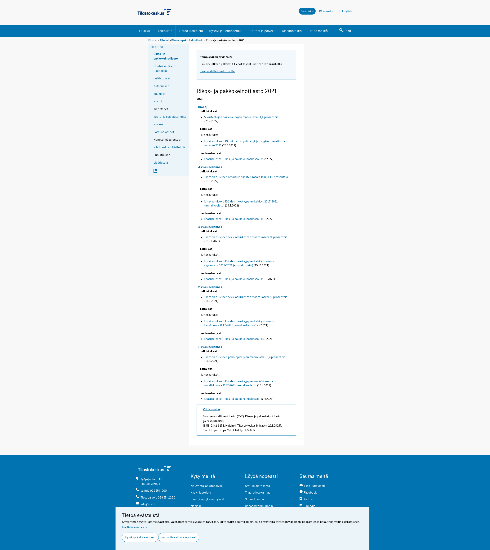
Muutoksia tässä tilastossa (164, 68)
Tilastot (164, 40)
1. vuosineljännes (210, 347)
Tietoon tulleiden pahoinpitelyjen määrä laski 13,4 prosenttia (244, 357)
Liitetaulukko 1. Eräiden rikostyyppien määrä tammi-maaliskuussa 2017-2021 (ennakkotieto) (238, 383)
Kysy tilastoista (201, 492)
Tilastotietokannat (257, 492)
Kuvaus (158, 124)
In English (345, 11)
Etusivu (144, 31)
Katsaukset (161, 86)
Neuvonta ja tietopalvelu (207, 485)
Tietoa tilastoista (191, 31)
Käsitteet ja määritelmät (170, 147)
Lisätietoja (161, 162)
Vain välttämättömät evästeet (179, 537)
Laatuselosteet (164, 132)
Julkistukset (162, 78)
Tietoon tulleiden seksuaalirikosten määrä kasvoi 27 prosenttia (245, 297)
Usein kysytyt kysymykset (207, 499)
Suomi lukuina (254, 499)
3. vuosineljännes (210, 227)
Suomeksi (307, 11)
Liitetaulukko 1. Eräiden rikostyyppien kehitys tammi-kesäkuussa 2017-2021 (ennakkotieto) (239, 323)
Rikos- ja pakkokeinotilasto (187, 40)
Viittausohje (211, 409)
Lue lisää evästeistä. (135, 527)
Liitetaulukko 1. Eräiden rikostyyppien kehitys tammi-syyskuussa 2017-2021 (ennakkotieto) (239, 263)
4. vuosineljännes (210, 167)
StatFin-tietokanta (257, 485)
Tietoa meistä (318, 31)
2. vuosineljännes (210, 287)
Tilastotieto (164, 31)
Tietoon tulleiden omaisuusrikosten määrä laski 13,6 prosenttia (246, 177)
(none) (202, 107)
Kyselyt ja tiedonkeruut (225, 31)
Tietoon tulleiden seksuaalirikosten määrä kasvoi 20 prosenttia (245, 237)
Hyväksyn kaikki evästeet (140, 537)
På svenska (326, 11)
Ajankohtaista (292, 31)
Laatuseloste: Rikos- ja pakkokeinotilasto (231, 159)
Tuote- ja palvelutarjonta (170, 116)
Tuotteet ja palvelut (262, 31)
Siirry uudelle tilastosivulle (217, 71)
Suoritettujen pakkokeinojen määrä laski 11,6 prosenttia (241, 117)
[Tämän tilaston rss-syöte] (170, 172)
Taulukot (159, 93)
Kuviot (158, 101)
